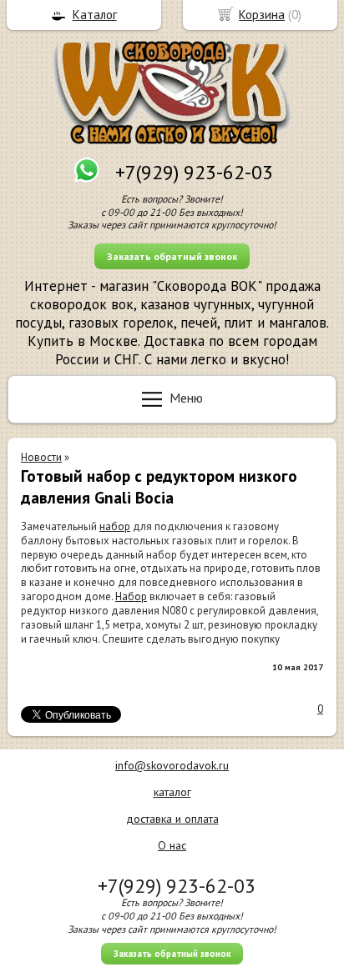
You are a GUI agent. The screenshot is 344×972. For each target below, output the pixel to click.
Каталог (95, 15)
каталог (172, 791)
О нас (172, 845)
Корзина (262, 15)
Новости (41, 457)
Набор (131, 596)
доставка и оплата (172, 818)
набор (114, 526)
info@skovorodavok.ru (172, 765)
